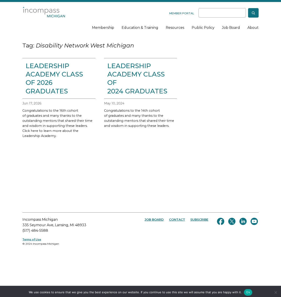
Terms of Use (31, 239)
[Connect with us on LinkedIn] (243, 221)
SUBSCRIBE (199, 220)
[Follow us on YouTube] (254, 221)
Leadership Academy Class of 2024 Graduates (137, 78)
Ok (248, 292)
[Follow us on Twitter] (231, 221)
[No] (275, 292)
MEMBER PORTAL (181, 13)
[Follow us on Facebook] (220, 221)
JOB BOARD (154, 220)
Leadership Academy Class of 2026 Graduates (54, 78)
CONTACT (177, 220)
